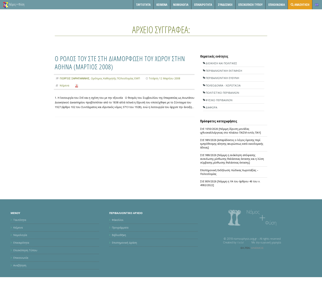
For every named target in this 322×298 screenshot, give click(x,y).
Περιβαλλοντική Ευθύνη (222, 78)
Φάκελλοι (117, 220)
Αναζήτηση (19, 265)
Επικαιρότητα (21, 242)
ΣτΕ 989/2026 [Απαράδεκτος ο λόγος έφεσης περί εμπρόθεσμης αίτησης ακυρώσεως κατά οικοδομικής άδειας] (231, 143)
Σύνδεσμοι (225, 4)
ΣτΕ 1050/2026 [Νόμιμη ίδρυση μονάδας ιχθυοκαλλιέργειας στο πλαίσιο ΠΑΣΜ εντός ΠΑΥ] (230, 130)
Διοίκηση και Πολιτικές (221, 63)
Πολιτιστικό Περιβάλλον (222, 92)
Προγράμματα (120, 227)
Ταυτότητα (143, 4)
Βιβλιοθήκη (119, 235)
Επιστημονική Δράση (124, 242)
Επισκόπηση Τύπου (250, 4)
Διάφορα (211, 107)
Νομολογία (180, 4)
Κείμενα (161, 4)
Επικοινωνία (276, 4)
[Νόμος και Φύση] (5, 4)
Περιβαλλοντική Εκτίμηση (224, 70)
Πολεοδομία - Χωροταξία (223, 85)
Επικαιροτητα (203, 4)
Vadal (240, 242)
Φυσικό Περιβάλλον (219, 100)
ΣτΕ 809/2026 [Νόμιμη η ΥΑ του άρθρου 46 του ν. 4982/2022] (230, 183)
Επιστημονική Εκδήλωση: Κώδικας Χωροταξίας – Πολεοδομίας (229, 172)
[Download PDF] (76, 85)
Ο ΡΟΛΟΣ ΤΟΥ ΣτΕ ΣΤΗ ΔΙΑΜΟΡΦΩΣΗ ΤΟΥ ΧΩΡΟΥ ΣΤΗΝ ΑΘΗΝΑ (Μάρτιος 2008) (120, 62)
